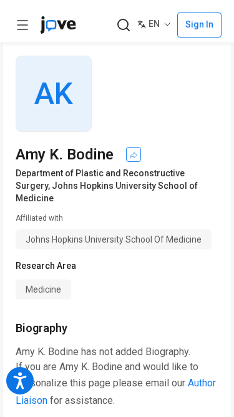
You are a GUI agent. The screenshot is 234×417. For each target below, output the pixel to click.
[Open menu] (22, 25)
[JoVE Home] (58, 25)
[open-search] (123, 25)
